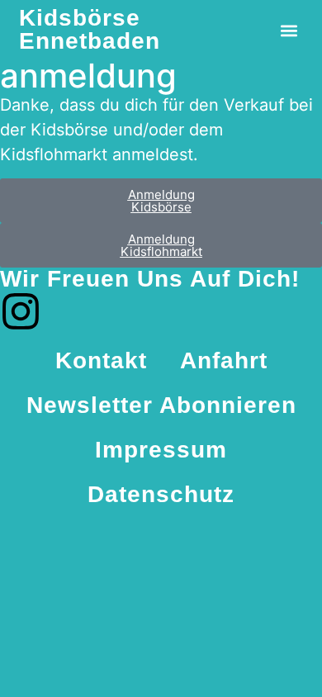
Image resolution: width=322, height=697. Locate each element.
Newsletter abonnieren (161, 405)
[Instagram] (20, 311)
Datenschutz (161, 494)
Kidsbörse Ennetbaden (89, 29)
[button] (289, 31)
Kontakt (101, 360)
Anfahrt (224, 360)
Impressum (161, 449)
